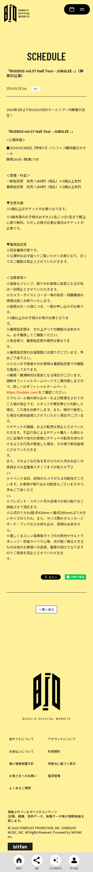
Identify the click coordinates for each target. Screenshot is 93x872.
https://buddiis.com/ (22, 392)
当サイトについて (21, 739)
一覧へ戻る (46, 609)
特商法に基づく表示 (62, 763)
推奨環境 (54, 775)
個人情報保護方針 (21, 763)
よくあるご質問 (20, 788)
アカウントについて (62, 739)
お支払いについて (21, 751)
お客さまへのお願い (23, 775)
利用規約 (54, 751)
